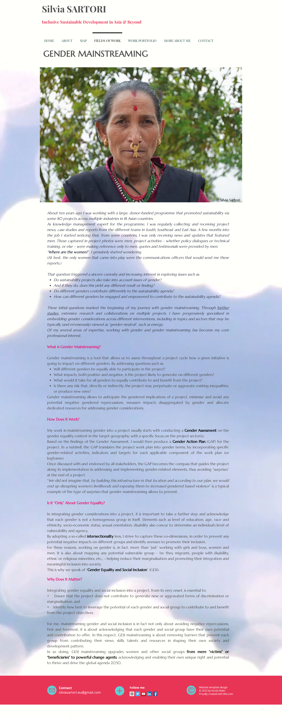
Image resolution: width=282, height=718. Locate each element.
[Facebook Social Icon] (155, 694)
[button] (142, 38)
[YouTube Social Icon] (143, 694)
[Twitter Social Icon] (137, 694)
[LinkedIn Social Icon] (149, 694)
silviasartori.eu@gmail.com (80, 692)
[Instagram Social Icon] (132, 694)
